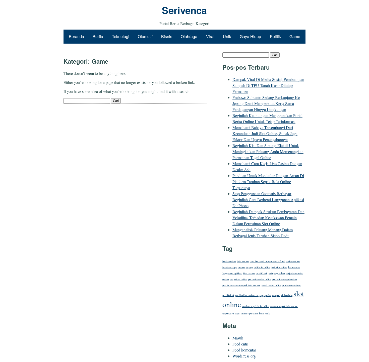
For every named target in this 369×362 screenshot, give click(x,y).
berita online (229, 261)
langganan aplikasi (232, 273)
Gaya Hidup (250, 36)
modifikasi (261, 273)
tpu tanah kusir (256, 313)
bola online (243, 261)
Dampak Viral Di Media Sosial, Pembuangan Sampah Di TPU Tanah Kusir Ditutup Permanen (268, 85)
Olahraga (189, 36)
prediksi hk (228, 295)
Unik (227, 36)
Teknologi (120, 36)
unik (267, 313)
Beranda (76, 36)
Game (294, 36)
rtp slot (267, 295)
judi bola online (262, 267)
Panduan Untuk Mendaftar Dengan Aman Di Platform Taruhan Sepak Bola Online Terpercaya (268, 181)
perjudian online (238, 279)
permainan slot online (259, 279)
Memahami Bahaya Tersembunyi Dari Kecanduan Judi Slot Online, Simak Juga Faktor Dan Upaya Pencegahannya (264, 133)
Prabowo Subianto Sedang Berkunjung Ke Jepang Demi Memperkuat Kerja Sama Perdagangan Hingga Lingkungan (266, 103)
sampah (276, 295)
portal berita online (271, 285)
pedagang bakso (276, 273)
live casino (249, 273)
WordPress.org (244, 355)
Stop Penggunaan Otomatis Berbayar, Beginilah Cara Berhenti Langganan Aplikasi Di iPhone (268, 199)
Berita (98, 36)
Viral (210, 36)
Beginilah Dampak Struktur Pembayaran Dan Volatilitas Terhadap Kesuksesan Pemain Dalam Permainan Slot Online (268, 217)
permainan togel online (284, 279)
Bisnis (166, 36)
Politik (275, 36)
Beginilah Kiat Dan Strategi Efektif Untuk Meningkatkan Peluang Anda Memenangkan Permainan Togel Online (267, 151)
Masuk (237, 337)
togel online (241, 313)
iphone (241, 267)
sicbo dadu (286, 295)
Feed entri (240, 343)
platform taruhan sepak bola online (241, 285)
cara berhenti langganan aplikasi (267, 261)
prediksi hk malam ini (247, 295)
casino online (293, 261)
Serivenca (184, 10)
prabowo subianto (291, 285)
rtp (261, 295)
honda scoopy (229, 267)
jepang (249, 267)
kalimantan (294, 267)
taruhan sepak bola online (255, 306)
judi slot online (279, 267)
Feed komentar (244, 349)
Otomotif (145, 36)
